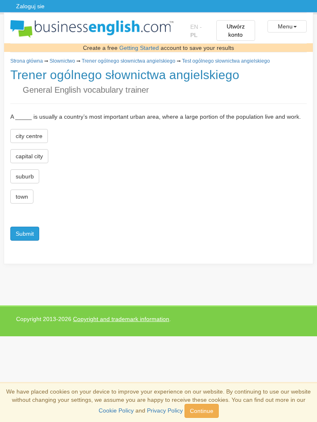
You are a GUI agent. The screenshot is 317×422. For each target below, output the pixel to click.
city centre (29, 136)
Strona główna (26, 61)
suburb (25, 176)
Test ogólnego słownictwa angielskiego (226, 61)
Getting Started (139, 48)
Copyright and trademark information (121, 319)
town (22, 196)
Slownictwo (62, 61)
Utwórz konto (236, 30)
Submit (25, 233)
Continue (201, 411)
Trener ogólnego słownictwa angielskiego (128, 61)
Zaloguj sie (30, 6)
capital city (29, 156)
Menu (285, 26)
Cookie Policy (116, 410)
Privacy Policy (165, 410)
